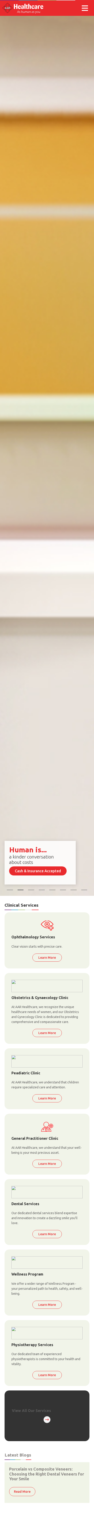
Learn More (47, 957)
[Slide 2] (21, 889)
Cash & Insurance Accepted (38, 871)
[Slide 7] (84, 889)
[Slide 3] (31, 889)
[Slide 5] (52, 889)
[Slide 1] (10, 889)
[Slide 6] (63, 889)
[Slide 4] (42, 889)
